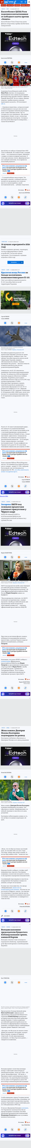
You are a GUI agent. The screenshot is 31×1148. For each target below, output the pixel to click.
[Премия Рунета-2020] (14, 1)
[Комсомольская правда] (8, 2)
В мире (8, 269)
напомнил (24, 1108)
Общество (4, 173)
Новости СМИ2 (4, 496)
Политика (8, 501)
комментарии (5, 661)
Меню (2, 2)
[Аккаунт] (29, 2)
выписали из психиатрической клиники (11, 888)
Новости (3, 5)
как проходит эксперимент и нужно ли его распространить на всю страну (14, 168)
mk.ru (3, 104)
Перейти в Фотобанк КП (18, 349)
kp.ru (28, 190)
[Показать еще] (26, 62)
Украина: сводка (25, 5)
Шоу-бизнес (7, 915)
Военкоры (17, 5)
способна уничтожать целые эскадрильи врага (15, 471)
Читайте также (4, 241)
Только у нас (10, 5)
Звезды (8, 727)
